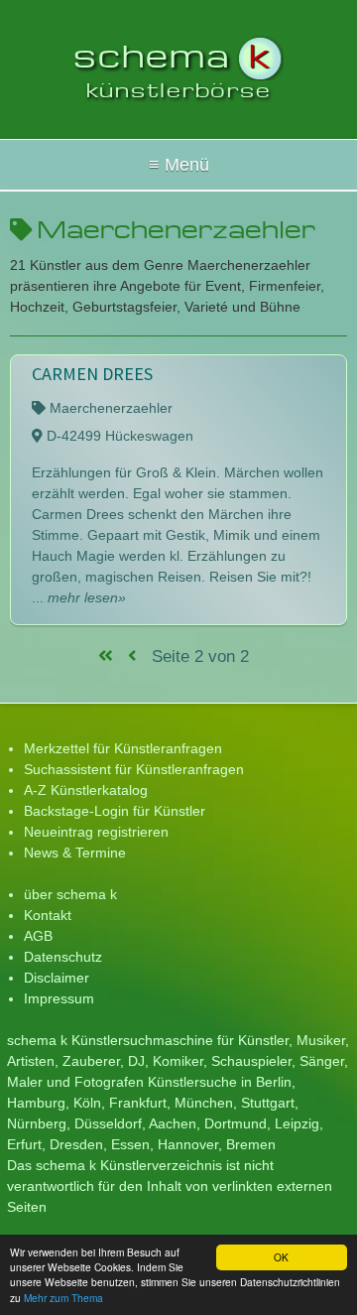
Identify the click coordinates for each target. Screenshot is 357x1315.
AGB (38, 936)
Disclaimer (56, 978)
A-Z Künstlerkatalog (86, 790)
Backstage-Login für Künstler (114, 811)
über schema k (70, 894)
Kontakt (47, 915)
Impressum (59, 998)
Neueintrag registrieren (96, 832)
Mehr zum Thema (63, 1297)
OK (281, 1256)
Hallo (178, 165)
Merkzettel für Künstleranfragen (123, 748)
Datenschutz (63, 957)
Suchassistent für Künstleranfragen (134, 769)
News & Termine (75, 852)
